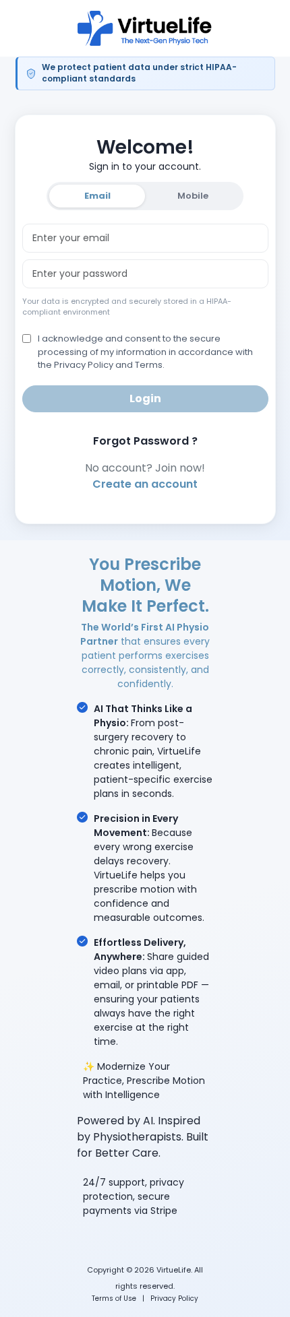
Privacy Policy (174, 1298)
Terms (149, 364)
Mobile (192, 195)
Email (97, 195)
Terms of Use (114, 1298)
